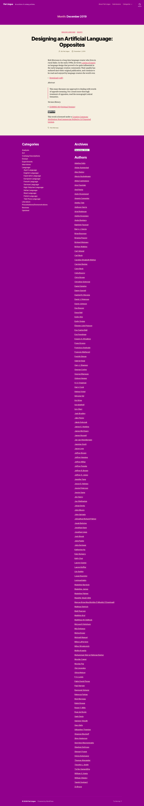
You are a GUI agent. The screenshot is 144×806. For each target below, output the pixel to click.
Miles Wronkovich (81, 646)
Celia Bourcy (79, 273)
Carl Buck (78, 255)
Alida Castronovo (81, 181)
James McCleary (81, 431)
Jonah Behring (80, 523)
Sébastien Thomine (82, 730)
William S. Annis (81, 773)
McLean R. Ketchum (82, 624)
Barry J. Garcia (80, 229)
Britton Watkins (80, 247)
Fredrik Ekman (80, 356)
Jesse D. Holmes (81, 484)
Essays (79, 32)
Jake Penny (79, 418)
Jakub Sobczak (80, 422)
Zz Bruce (78, 787)
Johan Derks (79, 506)
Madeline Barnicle (81, 585)
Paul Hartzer (79, 686)
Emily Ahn (78, 317)
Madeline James (81, 589)
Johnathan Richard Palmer (85, 519)
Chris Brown (79, 277)
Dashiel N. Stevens (82, 295)
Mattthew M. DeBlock (83, 620)
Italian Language (30, 190)
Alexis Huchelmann (82, 176)
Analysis (25, 150)
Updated (25, 210)
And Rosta (78, 190)
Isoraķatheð (79, 405)
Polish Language (31, 196)
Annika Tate (79, 203)
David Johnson (80, 304)
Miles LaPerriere (81, 642)
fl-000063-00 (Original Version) (62, 107)
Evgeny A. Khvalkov (82, 339)
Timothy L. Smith (81, 765)
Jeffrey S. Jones (81, 475)
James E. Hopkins (81, 427)
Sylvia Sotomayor (81, 756)
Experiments (27, 162)
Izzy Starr (78, 409)
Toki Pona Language (32, 199)
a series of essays (88, 63)
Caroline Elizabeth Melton (85, 260)
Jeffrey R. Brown (81, 471)
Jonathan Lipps (80, 532)
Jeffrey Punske (80, 466)
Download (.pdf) (56, 78)
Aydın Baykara (80, 220)
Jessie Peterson (81, 488)
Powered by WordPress (46, 801)
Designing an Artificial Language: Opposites (72, 41)
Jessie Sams (79, 492)
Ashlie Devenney (81, 216)
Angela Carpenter (81, 198)
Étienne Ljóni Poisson (83, 326)
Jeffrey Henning (81, 457)
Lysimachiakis (80, 580)
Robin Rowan (79, 703)
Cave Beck (78, 269)
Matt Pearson (80, 611)
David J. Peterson (81, 299)
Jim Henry (78, 497)
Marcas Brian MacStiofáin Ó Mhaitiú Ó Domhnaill (94, 602)
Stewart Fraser (80, 752)
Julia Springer (80, 545)
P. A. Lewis (78, 677)
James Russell (80, 435)
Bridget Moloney (81, 242)
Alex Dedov (79, 172)
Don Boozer (79, 308)
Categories (126, 4)
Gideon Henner (80, 378)
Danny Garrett (80, 291)
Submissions (116, 4)
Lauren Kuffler (80, 567)
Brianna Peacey (80, 238)
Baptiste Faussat (81, 225)
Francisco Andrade (82, 348)
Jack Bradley (79, 413)
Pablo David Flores (82, 681)
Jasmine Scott (80, 444)
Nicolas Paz (79, 664)
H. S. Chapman (80, 383)
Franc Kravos (79, 343)
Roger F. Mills (80, 708)
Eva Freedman (80, 334)
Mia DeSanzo (79, 629)
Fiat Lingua (8, 4)
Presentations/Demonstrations (35, 205)
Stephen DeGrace (81, 747)
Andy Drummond (81, 194)
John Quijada (80, 514)
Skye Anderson (80, 738)
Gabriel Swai (79, 361)
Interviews (26, 164)
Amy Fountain (80, 185)
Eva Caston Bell (80, 330)
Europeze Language (32, 179)
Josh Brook (79, 536)
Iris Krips (78, 400)
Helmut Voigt (80, 392)
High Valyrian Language (34, 187)
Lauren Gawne (80, 563)
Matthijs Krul (79, 615)
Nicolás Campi (80, 659)
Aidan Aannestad (81, 168)
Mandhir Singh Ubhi (82, 598)
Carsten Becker (81, 264)
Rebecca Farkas (81, 694)
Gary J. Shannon (81, 365)
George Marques (81, 374)
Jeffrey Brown (80, 453)
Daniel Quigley (80, 286)
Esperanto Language (32, 176)
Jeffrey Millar (80, 462)
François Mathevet (82, 352)
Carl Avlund (79, 251)
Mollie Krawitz (80, 651)
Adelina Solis (79, 163)
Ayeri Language (30, 170)
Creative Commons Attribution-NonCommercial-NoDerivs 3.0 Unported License (69, 119)
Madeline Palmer (81, 593)
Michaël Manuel (81, 637)
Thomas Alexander (82, 760)
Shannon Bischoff (81, 734)
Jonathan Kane (80, 528)
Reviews (25, 208)
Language (26, 167)
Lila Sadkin (79, 572)
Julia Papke (79, 541)
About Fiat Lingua (104, 4)
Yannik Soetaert (81, 782)
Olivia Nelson (79, 673)
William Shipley (80, 778)
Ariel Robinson (80, 211)
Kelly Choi (78, 558)
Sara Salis (78, 725)
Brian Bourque (80, 233)
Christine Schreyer (82, 282)
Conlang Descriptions (31, 156)
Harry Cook (79, 387)
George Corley (80, 370)
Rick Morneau (54, 128)
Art (23, 153)
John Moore (79, 510)
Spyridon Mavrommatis (84, 743)
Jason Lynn (79, 449)
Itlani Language (30, 193)
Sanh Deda (79, 716)
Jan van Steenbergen (83, 440)
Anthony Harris (80, 207)
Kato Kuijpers (80, 554)
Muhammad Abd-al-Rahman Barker (89, 655)
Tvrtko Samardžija (82, 769)
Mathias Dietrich (81, 607)
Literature (26, 202)
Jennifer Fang (80, 479)
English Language (68, 32)
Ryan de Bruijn (80, 712)
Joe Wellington (80, 501)
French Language (31, 182)
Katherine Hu (79, 550)
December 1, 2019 (79, 51)
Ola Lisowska (80, 668)
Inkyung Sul (79, 396)
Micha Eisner (79, 633)
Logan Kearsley (80, 576)
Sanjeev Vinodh (81, 721)
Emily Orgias (79, 321)
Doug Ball (78, 313)
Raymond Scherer (81, 690)
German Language (31, 184)
